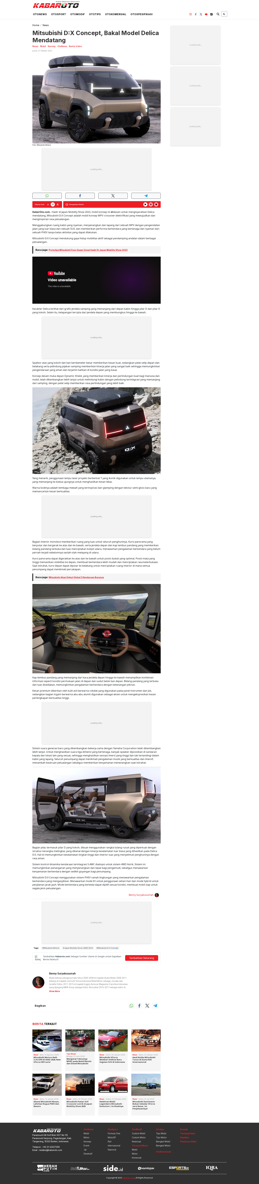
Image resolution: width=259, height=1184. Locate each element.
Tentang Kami (187, 1133)
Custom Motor (139, 1137)
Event (86, 1145)
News (46, 25)
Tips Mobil (161, 1133)
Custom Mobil (138, 1133)
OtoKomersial (163, 1151)
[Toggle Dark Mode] (224, 14)
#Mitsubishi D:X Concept (107, 948)
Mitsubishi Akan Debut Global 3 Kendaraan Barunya (76, 577)
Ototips (95, 14)
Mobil (86, 1133)
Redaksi (184, 1137)
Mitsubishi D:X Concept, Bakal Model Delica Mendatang (95, 36)
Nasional (112, 1149)
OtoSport (113, 1129)
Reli (109, 1141)
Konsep (87, 1141)
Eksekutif (88, 1153)
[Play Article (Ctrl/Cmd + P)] (145, 204)
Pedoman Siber (188, 1141)
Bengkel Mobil (163, 1141)
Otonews (40, 14)
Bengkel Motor (163, 1145)
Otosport (58, 14)
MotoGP (112, 1137)
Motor (86, 1137)
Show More (54, 991)
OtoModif (137, 1129)
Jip (85, 1149)
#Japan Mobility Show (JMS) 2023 (78, 948)
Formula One (114, 1133)
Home (35, 25)
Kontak (184, 1129)
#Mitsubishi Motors (50, 948)
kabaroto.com (128, 1178)
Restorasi (136, 1141)
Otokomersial (115, 14)
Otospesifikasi (142, 14)
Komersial (136, 1157)
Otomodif (77, 14)
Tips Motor (161, 1137)
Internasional (114, 1145)
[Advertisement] (96, 169)
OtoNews (89, 1129)
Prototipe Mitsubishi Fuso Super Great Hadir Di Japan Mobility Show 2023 (88, 250)
